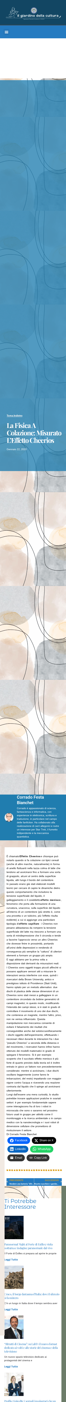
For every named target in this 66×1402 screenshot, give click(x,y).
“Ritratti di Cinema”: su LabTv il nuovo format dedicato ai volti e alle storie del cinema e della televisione (31, 1347)
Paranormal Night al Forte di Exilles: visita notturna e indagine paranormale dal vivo (28, 1246)
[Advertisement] (33, 59)
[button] (6, 32)
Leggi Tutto (11, 1259)
